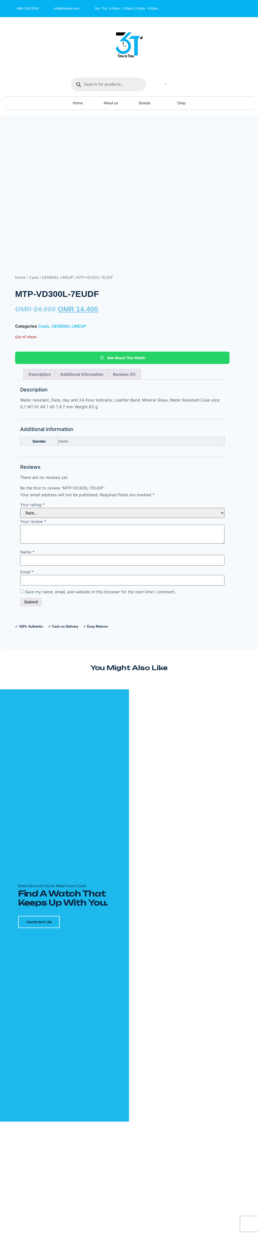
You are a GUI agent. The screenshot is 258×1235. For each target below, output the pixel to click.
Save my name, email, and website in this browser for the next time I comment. (100, 592)
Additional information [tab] (82, 374)
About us (111, 103)
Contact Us (39, 922)
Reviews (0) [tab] (124, 374)
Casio (34, 277)
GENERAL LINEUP (57, 277)
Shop (181, 103)
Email (27, 572)
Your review (33, 521)
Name (27, 552)
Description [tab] (39, 374)
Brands (145, 103)
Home (78, 103)
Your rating (32, 505)
